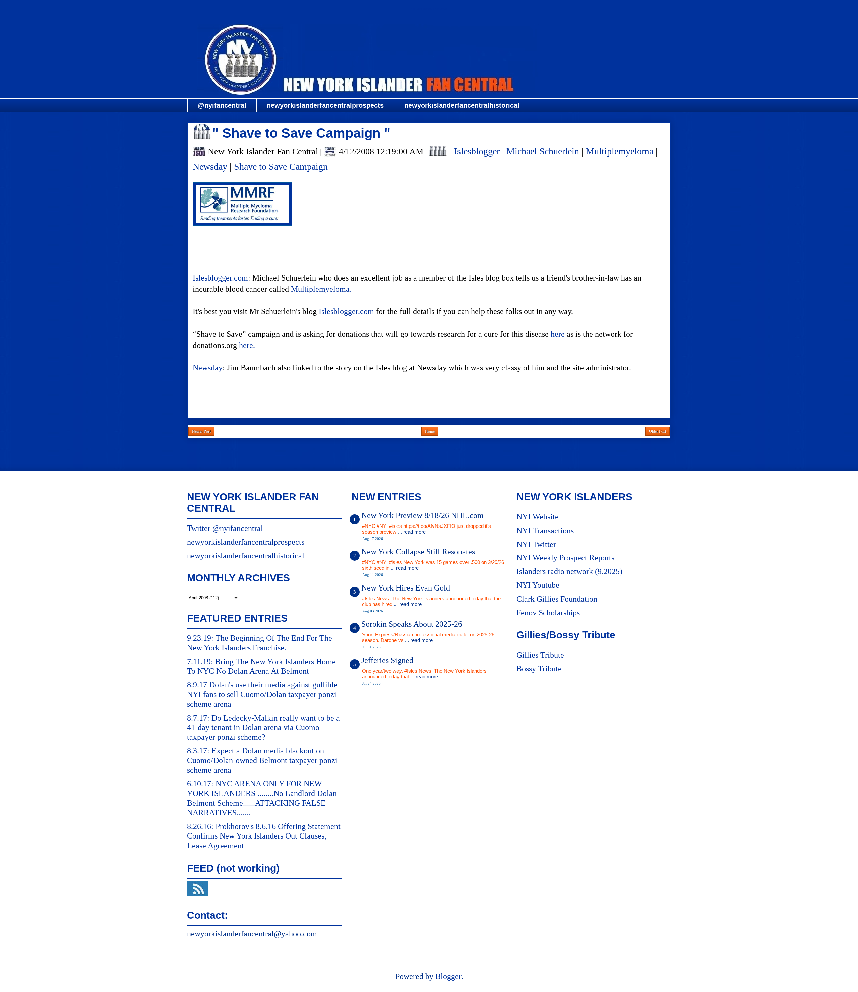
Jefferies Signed (387, 660)
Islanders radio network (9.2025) (569, 571)
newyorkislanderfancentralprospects (325, 105)
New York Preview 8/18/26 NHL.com (422, 515)
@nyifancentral (222, 105)
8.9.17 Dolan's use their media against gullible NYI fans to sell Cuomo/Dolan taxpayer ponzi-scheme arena (263, 694)
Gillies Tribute (540, 654)
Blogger (448, 976)
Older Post (657, 431)
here (558, 334)
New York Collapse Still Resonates (418, 551)
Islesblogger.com (220, 277)
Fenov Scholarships (548, 612)
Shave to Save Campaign (281, 166)
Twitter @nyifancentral (225, 528)
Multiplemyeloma (619, 151)
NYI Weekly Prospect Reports (565, 557)
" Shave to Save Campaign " (301, 133)
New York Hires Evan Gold (405, 587)
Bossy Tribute (539, 668)
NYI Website (537, 516)
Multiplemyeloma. (321, 289)
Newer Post (201, 431)
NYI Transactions (545, 530)
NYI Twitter (536, 544)
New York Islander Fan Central (429, 8)
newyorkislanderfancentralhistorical (461, 105)
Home (430, 431)
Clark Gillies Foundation (556, 599)
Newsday (210, 166)
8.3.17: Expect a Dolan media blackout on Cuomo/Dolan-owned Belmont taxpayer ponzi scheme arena (262, 760)
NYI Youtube (537, 585)
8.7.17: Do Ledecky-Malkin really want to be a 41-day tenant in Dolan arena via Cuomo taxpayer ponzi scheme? (263, 728)
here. (247, 345)
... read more (412, 532)
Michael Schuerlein (542, 151)
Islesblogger (477, 151)
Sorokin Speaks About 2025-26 (411, 624)
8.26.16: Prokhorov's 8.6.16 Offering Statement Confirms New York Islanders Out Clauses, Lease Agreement (264, 836)
